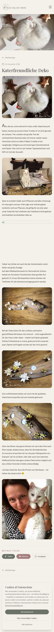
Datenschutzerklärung (14, 605)
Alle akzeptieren (27, 612)
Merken (25, 556)
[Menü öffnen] (50, 7)
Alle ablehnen (27, 624)
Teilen (10, 556)
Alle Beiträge (10, 57)
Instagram (42, 556)
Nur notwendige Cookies (27, 618)
